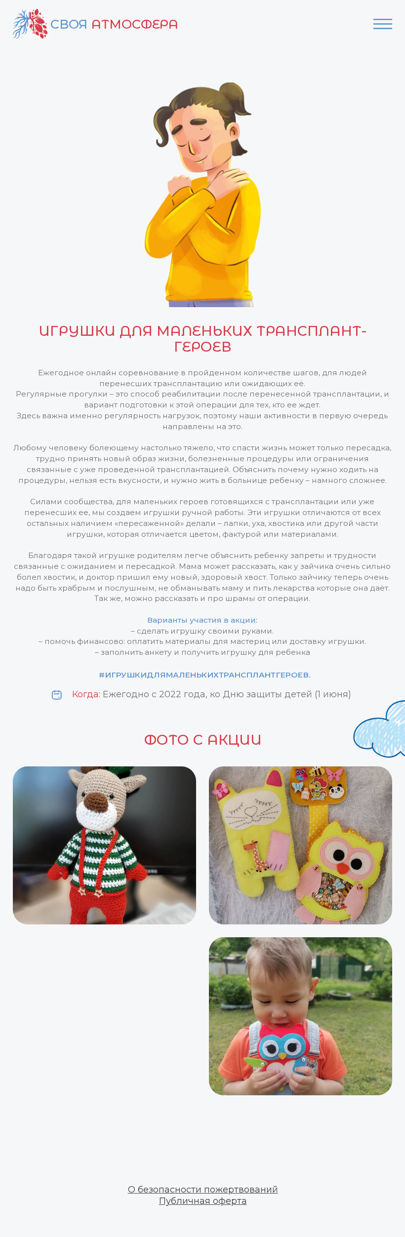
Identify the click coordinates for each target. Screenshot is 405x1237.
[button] (203, 1189)
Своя (114, 24)
